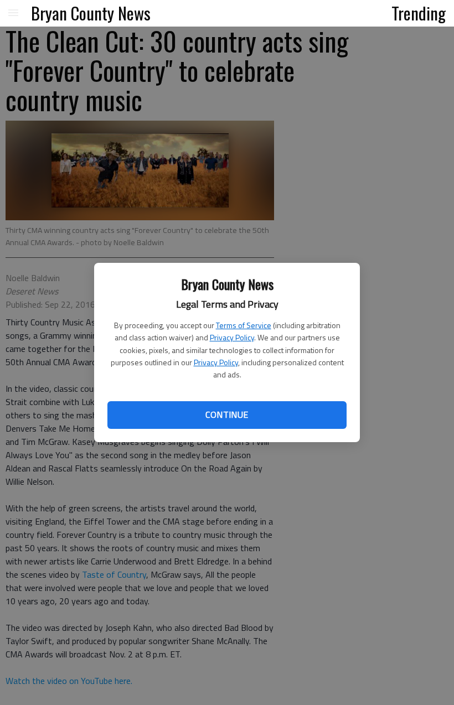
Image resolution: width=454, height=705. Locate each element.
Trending (418, 12)
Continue (226, 414)
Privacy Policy (232, 337)
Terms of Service (243, 325)
